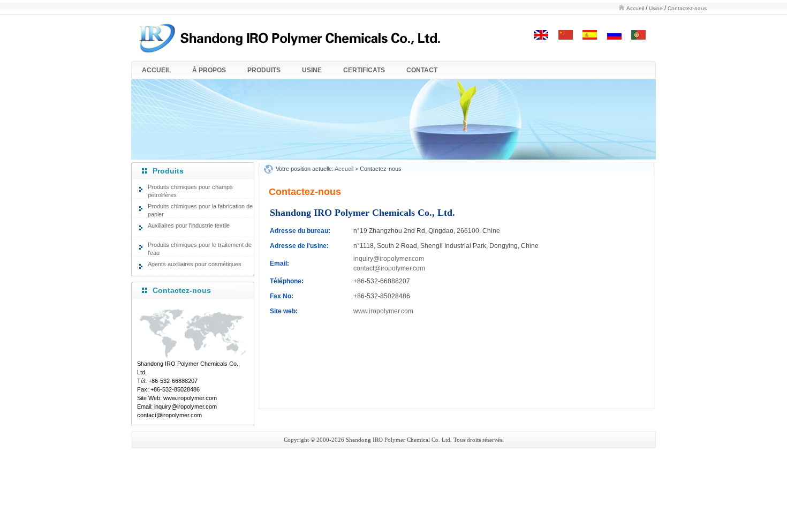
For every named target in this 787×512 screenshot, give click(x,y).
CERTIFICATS (364, 70)
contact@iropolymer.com (389, 268)
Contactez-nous (687, 8)
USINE (312, 70)
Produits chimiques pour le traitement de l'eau (200, 249)
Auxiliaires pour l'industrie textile (189, 225)
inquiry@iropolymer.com (388, 258)
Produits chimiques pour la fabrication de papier (200, 210)
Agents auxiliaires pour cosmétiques (194, 264)
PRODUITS (264, 70)
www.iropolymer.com (383, 311)
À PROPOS (209, 70)
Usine (656, 8)
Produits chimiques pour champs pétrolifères (190, 191)
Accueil (635, 8)
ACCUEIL (156, 70)
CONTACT (421, 70)
